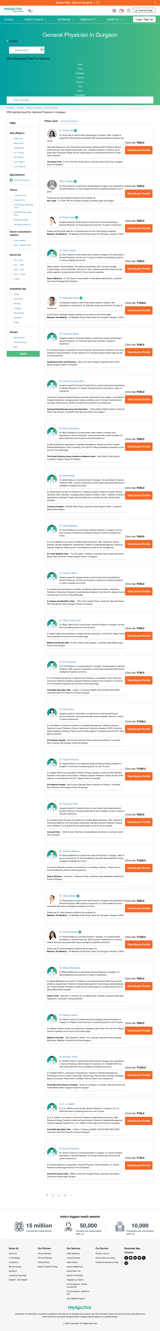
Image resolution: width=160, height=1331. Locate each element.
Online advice (19, 240)
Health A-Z (113, 19)
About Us (13, 1253)
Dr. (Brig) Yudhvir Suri (70, 620)
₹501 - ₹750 (19, 269)
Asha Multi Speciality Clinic (22, 213)
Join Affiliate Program (76, 1298)
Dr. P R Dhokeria (67, 661)
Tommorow (18, 298)
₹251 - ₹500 (19, 264)
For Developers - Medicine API (78, 1292)
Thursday (18, 317)
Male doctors (19, 337)
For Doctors (102, 1248)
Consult (8, 19)
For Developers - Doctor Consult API (77, 1285)
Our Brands (64, 19)
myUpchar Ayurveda (17, 1275)
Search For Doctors (75, 1275)
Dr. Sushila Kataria (68, 931)
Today (16, 294)
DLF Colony (19, 152)
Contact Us (13, 1262)
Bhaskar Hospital (21, 219)
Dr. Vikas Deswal (68, 895)
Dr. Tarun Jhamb (67, 250)
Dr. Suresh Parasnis (69, 1148)
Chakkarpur (19, 147)
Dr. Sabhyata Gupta (69, 297)
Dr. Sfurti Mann (66, 709)
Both (16, 346)
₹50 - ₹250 (18, 260)
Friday (16, 322)
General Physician (21, 180)
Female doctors (20, 342)
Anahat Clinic (19, 200)
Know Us (13, 1248)
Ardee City (18, 138)
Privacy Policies (44, 1253)
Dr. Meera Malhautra (69, 967)
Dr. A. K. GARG (67, 1104)
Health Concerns (33, 19)
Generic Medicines (75, 1266)
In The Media (14, 1257)
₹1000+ (17, 279)
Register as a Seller (75, 1279)
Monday (17, 303)
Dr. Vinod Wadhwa (68, 525)
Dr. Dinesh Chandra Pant (71, 381)
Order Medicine (73, 1253)
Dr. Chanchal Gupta (69, 333)
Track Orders (72, 1262)
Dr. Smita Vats (66, 130)
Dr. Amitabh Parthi (68, 1056)
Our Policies (44, 1248)
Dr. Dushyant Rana (68, 803)
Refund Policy (44, 1262)
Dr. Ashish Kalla (67, 475)
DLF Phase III (19, 166)
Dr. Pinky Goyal (67, 217)
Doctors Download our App (107, 1262)
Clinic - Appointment (22, 245)
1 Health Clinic (20, 195)
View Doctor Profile (138, 150)
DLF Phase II (19, 161)
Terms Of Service (45, 1257)
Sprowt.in (13, 1271)
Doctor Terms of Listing (105, 1257)
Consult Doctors (73, 1257)
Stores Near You (74, 1271)
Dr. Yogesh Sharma (69, 759)
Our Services (73, 1248)
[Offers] (114, 10)
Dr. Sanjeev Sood (68, 572)
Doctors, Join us (102, 1253)
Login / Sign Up (144, 19)
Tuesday (17, 308)
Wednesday (19, 312)
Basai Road (19, 143)
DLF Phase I (19, 157)
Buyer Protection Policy (48, 1266)
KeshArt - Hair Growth (18, 1279)
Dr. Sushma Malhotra (69, 851)
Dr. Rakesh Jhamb (68, 1015)
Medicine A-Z (88, 19)
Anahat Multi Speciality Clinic (23, 206)
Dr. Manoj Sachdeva (69, 428)
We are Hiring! (15, 1266)
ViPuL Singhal (66, 181)
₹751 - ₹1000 (19, 274)
